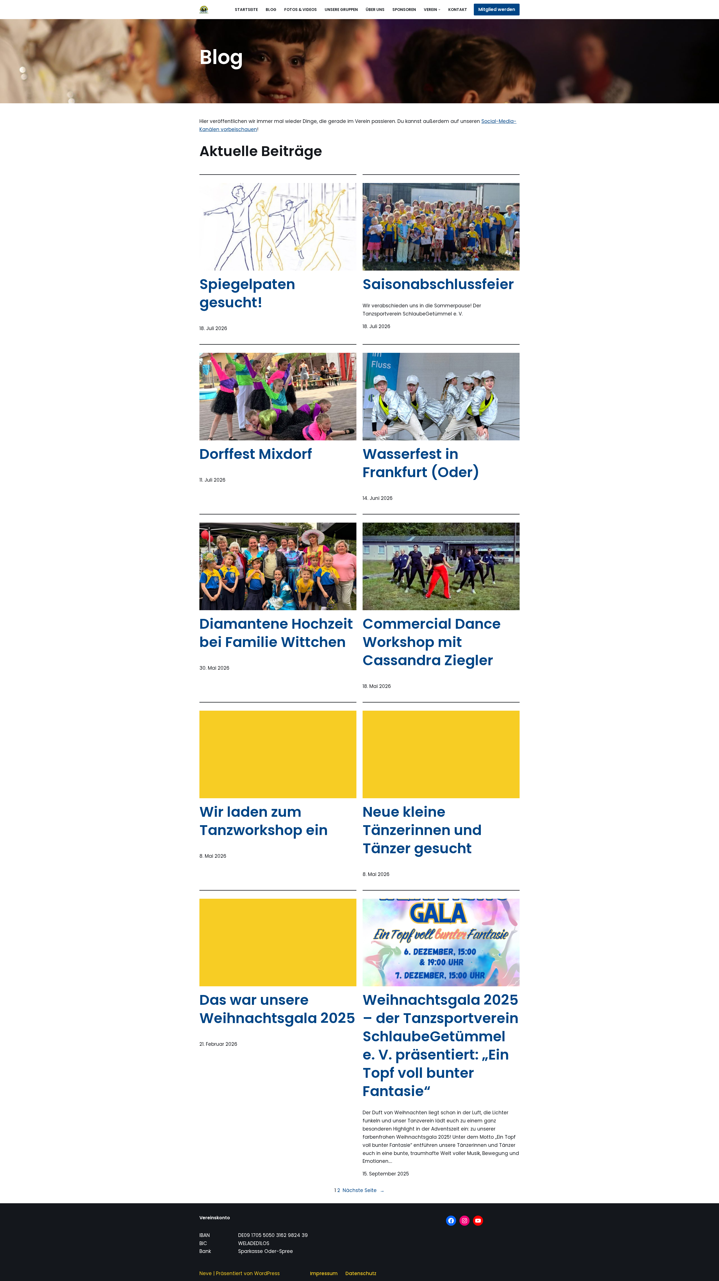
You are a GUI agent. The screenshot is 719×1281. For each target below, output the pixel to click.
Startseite (246, 9)
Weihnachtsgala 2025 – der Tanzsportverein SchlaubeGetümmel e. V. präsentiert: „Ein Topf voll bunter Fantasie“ (440, 1045)
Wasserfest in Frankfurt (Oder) (421, 463)
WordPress (267, 1273)
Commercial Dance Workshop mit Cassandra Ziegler (432, 642)
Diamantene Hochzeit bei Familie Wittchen (276, 633)
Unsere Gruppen (341, 9)
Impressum (324, 1273)
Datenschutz (360, 1273)
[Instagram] (464, 1221)
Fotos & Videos (300, 9)
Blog (271, 9)
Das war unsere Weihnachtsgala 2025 (277, 1009)
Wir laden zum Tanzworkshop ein (263, 821)
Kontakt (457, 9)
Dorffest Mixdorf (255, 454)
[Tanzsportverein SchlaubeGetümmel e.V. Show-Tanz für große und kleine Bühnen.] (203, 9)
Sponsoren (404, 9)
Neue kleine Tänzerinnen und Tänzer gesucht (422, 830)
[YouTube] (478, 1221)
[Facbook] (451, 1221)
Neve (205, 1273)
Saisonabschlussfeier (438, 284)
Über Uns (375, 9)
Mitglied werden (496, 9)
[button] (439, 10)
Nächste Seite (363, 1190)
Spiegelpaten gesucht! (247, 293)
